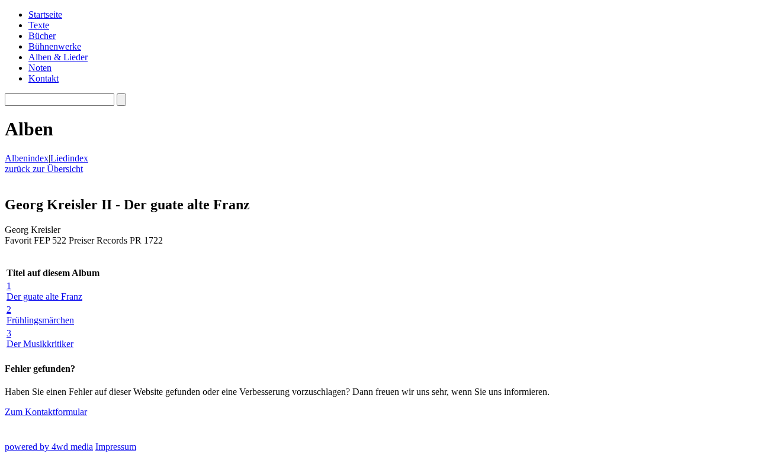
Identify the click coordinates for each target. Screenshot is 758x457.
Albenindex (27, 158)
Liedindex (69, 158)
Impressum (115, 447)
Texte (38, 25)
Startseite (45, 14)
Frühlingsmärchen (40, 314)
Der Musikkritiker (40, 338)
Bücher (42, 36)
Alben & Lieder (58, 57)
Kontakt (43, 78)
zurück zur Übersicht (44, 169)
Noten (40, 68)
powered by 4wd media (49, 447)
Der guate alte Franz (44, 291)
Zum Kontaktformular (46, 412)
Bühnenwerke (54, 46)
